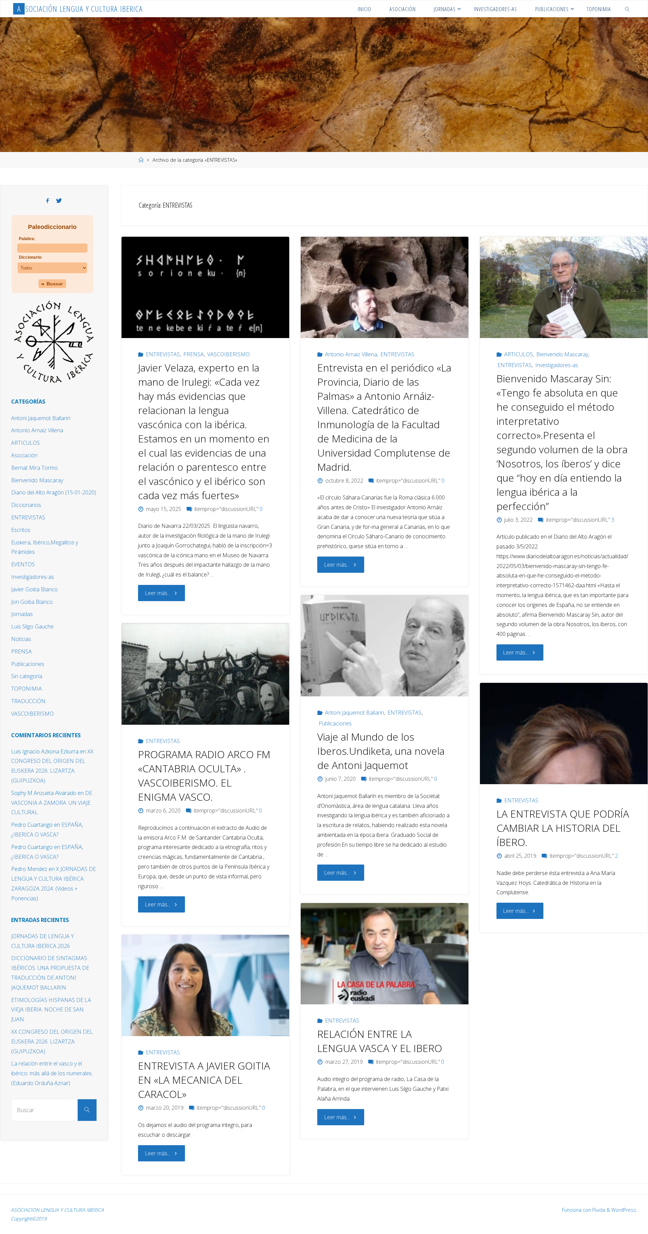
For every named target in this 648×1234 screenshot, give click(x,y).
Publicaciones (335, 723)
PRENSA (193, 354)
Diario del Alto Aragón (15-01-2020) (53, 492)
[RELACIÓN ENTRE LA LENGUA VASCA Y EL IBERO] (384, 953)
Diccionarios (26, 505)
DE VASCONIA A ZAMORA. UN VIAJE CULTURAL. (51, 802)
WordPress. (624, 1210)
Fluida (598, 1210)
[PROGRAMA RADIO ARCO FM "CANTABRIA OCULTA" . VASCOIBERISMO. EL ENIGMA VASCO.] (205, 674)
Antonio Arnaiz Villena (351, 354)
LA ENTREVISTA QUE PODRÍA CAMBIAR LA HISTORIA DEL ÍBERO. (562, 828)
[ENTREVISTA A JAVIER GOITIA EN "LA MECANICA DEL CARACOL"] (205, 985)
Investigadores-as (556, 365)
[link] (627, 8)
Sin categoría (26, 676)
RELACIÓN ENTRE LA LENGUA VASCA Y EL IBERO (379, 1041)
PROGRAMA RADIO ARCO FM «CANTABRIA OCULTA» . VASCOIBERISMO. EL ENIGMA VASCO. (204, 775)
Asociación (24, 455)
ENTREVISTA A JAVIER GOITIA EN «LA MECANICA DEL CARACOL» (204, 1080)
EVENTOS (23, 564)
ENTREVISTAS (163, 354)
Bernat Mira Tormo (34, 467)
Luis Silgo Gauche (32, 626)
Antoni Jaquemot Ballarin (354, 712)
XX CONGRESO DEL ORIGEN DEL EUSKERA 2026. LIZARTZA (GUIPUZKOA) (52, 1041)
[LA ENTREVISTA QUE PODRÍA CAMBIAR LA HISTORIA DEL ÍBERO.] (564, 733)
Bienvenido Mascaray (562, 354)
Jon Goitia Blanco (32, 602)
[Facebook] (47, 200)
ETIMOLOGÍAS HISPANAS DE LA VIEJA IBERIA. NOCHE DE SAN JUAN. (51, 1009)
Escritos (20, 530)
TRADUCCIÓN (28, 701)
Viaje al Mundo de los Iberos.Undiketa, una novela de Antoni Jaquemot (380, 751)
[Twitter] (59, 200)
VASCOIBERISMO (228, 354)
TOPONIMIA (26, 688)
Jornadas (22, 614)
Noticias (21, 639)
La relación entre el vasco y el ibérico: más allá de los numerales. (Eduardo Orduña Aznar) (52, 1073)
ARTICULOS (518, 354)
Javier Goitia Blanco (34, 589)
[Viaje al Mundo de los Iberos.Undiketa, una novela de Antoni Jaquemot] (384, 645)
